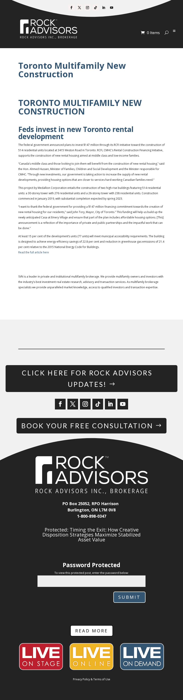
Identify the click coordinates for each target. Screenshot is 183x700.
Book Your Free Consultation (87, 426)
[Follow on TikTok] (95, 7)
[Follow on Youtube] (111, 7)
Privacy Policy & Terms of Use (91, 679)
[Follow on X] (79, 7)
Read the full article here (33, 252)
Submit (129, 597)
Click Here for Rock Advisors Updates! (87, 378)
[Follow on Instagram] (87, 7)
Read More (91, 631)
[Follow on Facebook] (71, 7)
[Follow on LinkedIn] (103, 7)
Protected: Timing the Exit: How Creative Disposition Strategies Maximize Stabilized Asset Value (91, 534)
